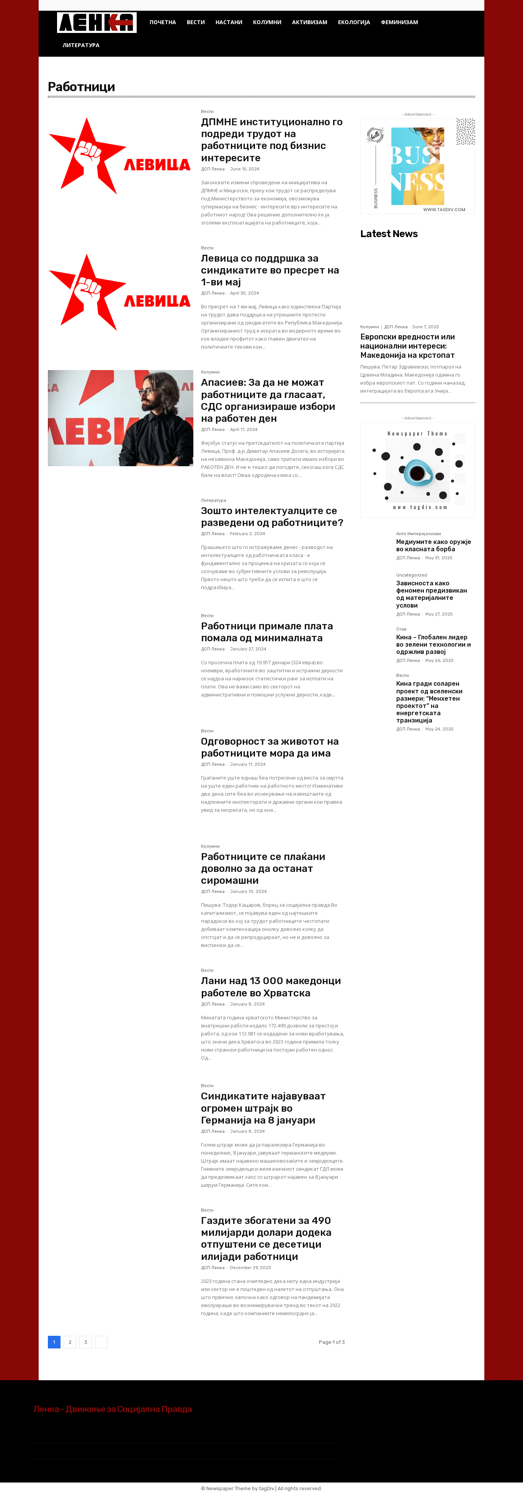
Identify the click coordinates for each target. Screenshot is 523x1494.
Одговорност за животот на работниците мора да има (270, 747)
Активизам (309, 22)
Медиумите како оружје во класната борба (433, 545)
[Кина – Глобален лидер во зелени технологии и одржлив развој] (375, 642)
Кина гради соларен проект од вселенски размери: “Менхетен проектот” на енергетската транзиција (429, 702)
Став (401, 629)
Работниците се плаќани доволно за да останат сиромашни (263, 868)
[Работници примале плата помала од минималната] (120, 662)
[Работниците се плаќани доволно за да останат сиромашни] (120, 892)
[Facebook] (447, 5)
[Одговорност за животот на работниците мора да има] (120, 777)
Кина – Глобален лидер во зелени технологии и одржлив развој (433, 644)
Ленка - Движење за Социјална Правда (112, 1409)
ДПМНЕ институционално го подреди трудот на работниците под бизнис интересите (272, 140)
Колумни (267, 22)
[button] (457, 22)
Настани (229, 22)
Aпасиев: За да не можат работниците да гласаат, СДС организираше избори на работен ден (268, 400)
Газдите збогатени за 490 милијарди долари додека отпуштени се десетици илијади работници (266, 1239)
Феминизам (399, 22)
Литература (81, 45)
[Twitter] (460, 5)
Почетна (163, 22)
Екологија (354, 22)
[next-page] (101, 1342)
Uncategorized (411, 575)
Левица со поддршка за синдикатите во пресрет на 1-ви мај (270, 270)
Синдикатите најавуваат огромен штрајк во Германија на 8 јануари (263, 1108)
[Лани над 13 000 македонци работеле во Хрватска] (120, 1016)
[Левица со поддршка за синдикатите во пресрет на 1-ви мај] (120, 294)
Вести (196, 22)
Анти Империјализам (418, 534)
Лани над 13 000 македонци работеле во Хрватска (271, 987)
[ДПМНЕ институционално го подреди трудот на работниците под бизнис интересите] (120, 158)
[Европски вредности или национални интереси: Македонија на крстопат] (417, 281)
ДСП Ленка (213, 169)
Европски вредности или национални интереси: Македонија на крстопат (407, 346)
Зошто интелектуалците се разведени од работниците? (272, 517)
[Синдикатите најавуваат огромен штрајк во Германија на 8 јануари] (120, 1132)
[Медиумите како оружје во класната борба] (375, 547)
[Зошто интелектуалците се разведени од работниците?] (120, 546)
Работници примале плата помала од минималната (267, 632)
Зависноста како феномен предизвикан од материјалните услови (431, 594)
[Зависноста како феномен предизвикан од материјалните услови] (375, 588)
